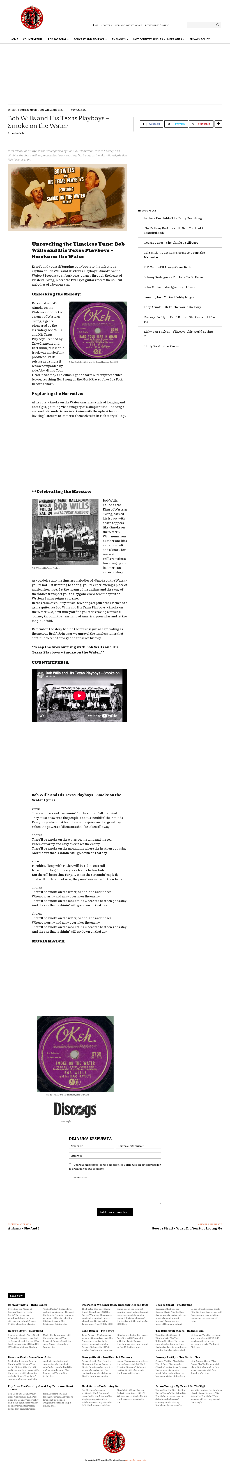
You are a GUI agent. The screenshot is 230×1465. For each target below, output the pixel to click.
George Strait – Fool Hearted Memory (107, 1357)
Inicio (12, 109)
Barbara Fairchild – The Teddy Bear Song (173, 218)
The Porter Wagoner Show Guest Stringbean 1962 (115, 1304)
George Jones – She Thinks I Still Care (171, 242)
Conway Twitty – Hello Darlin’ (27, 1304)
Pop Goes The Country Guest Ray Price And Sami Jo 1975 (40, 1387)
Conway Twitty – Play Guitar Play (177, 1357)
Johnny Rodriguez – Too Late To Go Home (174, 277)
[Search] (217, 25)
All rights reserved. (135, 1459)
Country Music (27, 109)
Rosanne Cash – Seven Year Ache (29, 1357)
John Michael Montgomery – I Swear (170, 287)
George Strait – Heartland (25, 1330)
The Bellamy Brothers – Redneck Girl (179, 1330)
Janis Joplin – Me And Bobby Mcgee (169, 297)
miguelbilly (18, 133)
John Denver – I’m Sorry (98, 1330)
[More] (218, 124)
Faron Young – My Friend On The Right (181, 1386)
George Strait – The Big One (173, 1304)
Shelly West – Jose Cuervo (162, 346)
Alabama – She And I (23, 1228)
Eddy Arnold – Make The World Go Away (172, 307)
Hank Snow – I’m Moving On (100, 1386)
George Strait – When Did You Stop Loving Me (187, 1228)
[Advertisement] (115, 70)
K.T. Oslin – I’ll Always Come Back (167, 267)
